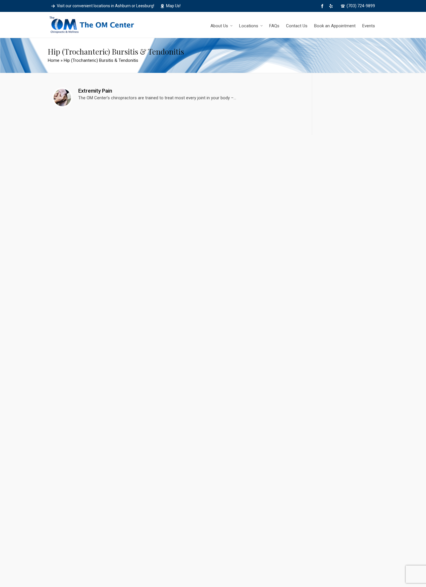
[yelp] (332, 6)
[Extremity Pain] (62, 97)
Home (53, 60)
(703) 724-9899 (361, 5)
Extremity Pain (95, 91)
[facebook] (323, 6)
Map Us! (173, 5)
